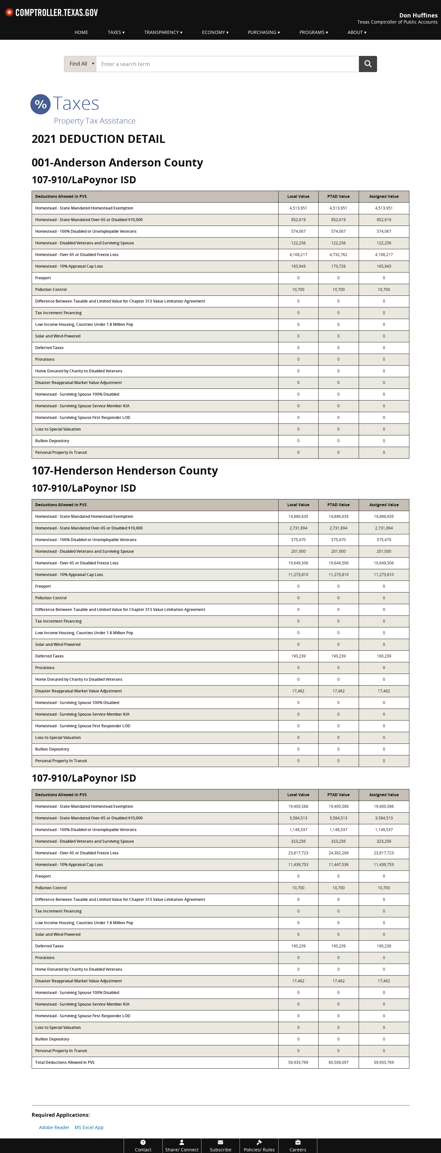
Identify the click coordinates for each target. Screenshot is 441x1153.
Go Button (368, 63)
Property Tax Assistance (95, 120)
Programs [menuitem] (312, 32)
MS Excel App (89, 1127)
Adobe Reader (54, 1127)
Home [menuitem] (81, 32)
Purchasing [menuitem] (262, 32)
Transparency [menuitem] (161, 32)
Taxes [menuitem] (114, 32)
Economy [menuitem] (213, 32)
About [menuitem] (355, 32)
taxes (73, 102)
